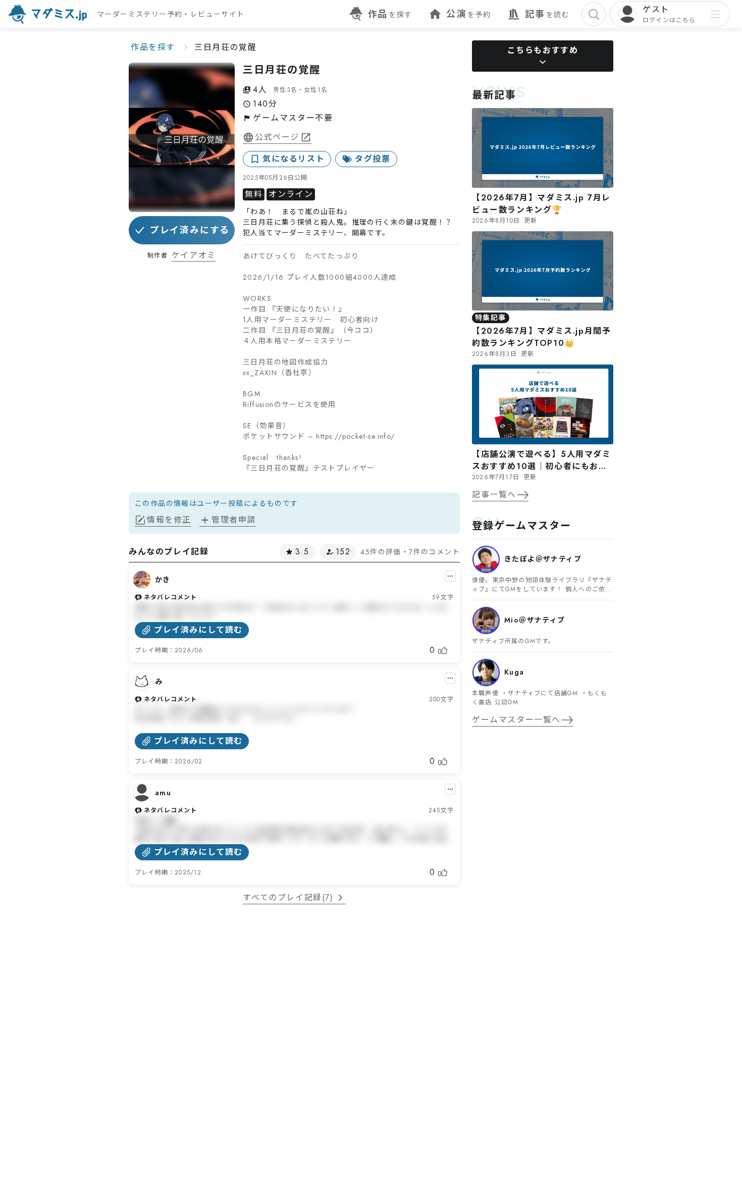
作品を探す (153, 47)
